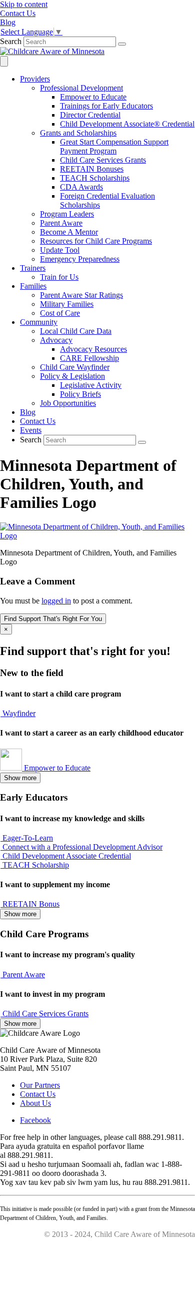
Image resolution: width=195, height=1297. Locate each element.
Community (39, 322)
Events (31, 430)
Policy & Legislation (72, 376)
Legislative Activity (91, 385)
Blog (28, 412)
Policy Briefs (80, 394)
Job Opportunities (68, 403)
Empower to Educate (93, 97)
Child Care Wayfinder (75, 367)
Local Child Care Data (76, 331)
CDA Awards (81, 187)
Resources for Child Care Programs (96, 241)
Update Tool (60, 250)
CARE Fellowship (89, 358)
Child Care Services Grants (103, 160)
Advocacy (56, 340)
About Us (35, 1103)
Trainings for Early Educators (106, 106)
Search (11, 41)
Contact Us (38, 421)
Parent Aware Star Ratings (81, 295)
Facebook (35, 1120)
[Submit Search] (122, 44)
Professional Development (81, 88)
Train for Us (59, 277)
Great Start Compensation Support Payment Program (114, 146)
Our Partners (40, 1085)
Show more (20, 778)
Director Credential (90, 115)
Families (33, 286)
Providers (35, 79)
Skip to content (24, 4)
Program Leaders (67, 214)
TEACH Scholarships (95, 178)
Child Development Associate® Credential (127, 124)
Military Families (67, 304)
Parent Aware (61, 223)
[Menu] (4, 61)
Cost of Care (60, 313)
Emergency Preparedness (80, 259)
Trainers (33, 268)
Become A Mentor (69, 232)
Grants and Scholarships (78, 133)
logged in (56, 600)
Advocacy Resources (93, 349)
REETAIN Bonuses (92, 169)
